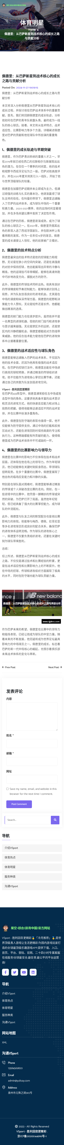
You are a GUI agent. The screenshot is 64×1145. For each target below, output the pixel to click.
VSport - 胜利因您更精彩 (31, 1131)
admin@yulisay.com (19, 1080)
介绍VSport (11, 848)
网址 (9, 771)
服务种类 (10, 876)
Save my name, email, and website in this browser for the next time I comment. (33, 791)
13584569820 (15, 1068)
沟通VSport (11, 886)
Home (32, 30)
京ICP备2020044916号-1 (32, 1136)
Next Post (53, 668)
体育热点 (10, 857)
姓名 (10, 735)
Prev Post (10, 668)
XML (4, 1043)
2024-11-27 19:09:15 (27, 88)
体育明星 (10, 867)
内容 (9, 699)
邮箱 (10, 753)
